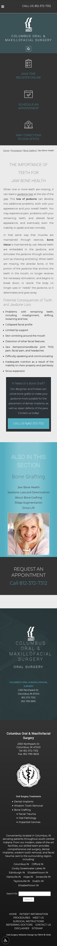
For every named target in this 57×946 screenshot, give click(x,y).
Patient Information (33, 914)
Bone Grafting (29, 150)
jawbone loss (25, 194)
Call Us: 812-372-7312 (36, 6)
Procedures (16, 150)
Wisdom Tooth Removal (28, 805)
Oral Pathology (27, 818)
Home (6, 150)
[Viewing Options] (5, 940)
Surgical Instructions (28, 921)
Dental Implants (23, 801)
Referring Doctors (19, 924)
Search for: (12, 893)
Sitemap (37, 928)
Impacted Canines (29, 822)
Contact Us (43, 924)
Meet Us (38, 917)
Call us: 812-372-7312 (28, 423)
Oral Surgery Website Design (20, 935)
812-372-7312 (29, 697)
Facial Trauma (27, 814)
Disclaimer (21, 928)
